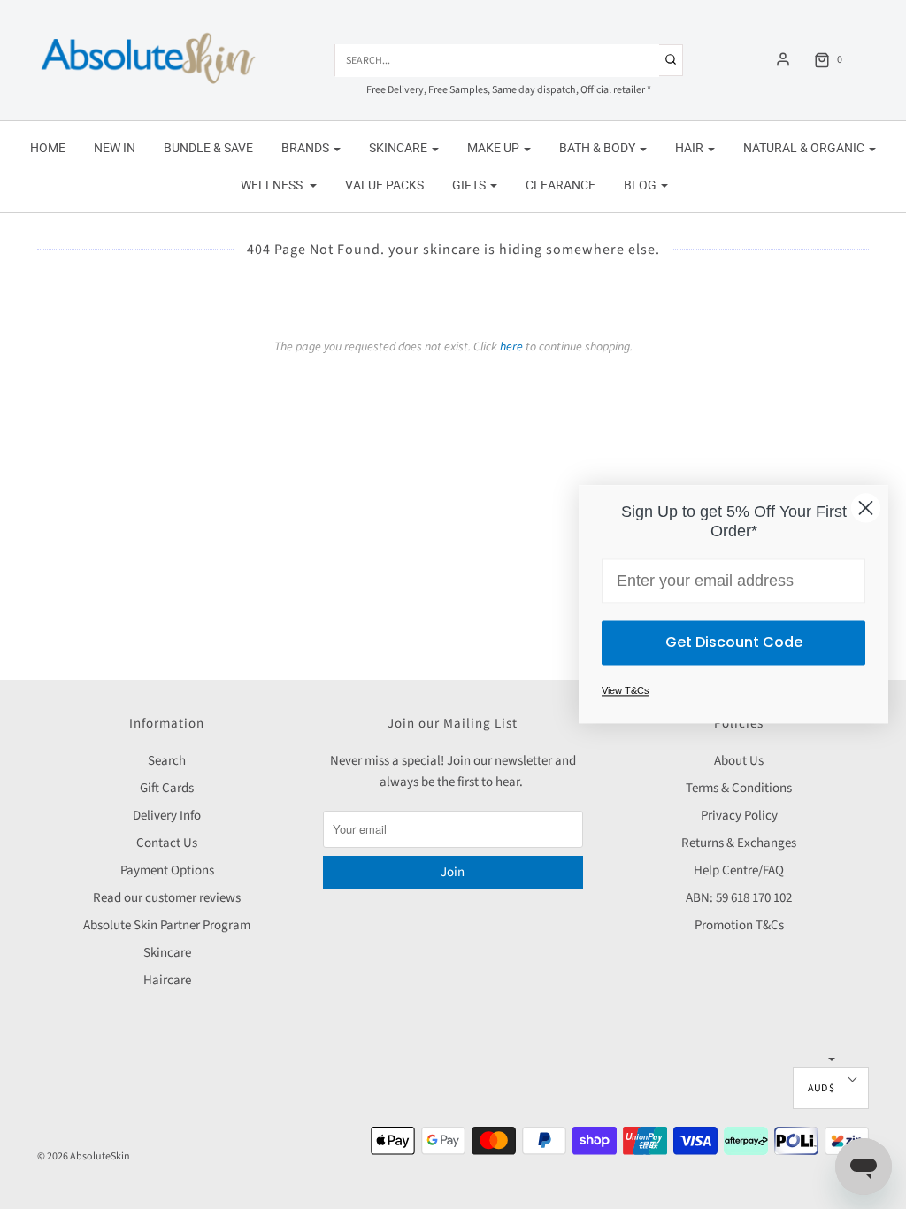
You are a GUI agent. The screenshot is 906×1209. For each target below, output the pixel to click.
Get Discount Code (733, 643)
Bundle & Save (208, 148)
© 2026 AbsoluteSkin (83, 1156)
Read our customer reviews (167, 898)
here (511, 347)
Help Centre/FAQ (739, 870)
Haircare (167, 980)
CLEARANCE (560, 185)
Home (47, 148)
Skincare (167, 952)
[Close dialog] (865, 507)
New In (114, 148)
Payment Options (167, 870)
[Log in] (783, 59)
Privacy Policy (739, 815)
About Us (739, 760)
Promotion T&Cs (739, 925)
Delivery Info (167, 815)
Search (167, 760)
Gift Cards (167, 788)
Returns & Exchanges (738, 843)
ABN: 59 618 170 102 (739, 898)
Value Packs (384, 185)
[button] (831, 1088)
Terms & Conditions (739, 788)
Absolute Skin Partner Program (166, 925)
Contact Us (166, 843)
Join (453, 872)
